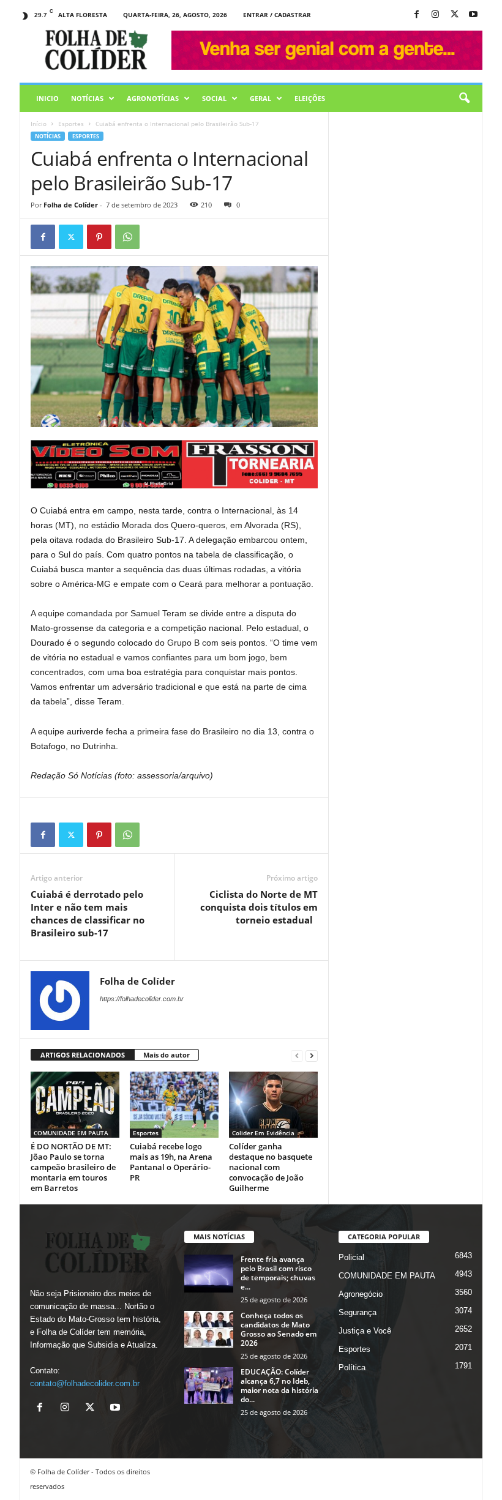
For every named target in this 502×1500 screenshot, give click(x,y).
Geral (260, 98)
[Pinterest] (99, 237)
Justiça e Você (365, 1330)
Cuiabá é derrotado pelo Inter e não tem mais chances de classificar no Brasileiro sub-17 (87, 913)
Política (352, 1367)
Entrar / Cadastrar (277, 14)
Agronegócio (361, 1294)
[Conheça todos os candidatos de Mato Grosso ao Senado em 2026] (208, 1329)
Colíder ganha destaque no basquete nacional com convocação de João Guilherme (270, 1167)
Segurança (357, 1312)
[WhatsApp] (127, 237)
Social (214, 98)
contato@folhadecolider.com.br (85, 1383)
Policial (351, 1257)
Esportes (71, 123)
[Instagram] (435, 15)
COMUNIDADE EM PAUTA (71, 1133)
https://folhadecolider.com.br (142, 998)
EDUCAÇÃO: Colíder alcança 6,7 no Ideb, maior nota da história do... (279, 1386)
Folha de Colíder (70, 204)
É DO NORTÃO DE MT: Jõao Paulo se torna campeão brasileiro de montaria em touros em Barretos (73, 1167)
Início (39, 123)
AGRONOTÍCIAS (153, 98)
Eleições (309, 98)
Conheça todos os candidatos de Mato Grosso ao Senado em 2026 (279, 1329)
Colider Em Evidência (263, 1133)
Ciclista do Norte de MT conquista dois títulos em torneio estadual (259, 907)
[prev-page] (297, 1055)
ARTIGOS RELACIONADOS (82, 1054)
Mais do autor (166, 1054)
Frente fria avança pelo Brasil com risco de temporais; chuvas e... (278, 1273)
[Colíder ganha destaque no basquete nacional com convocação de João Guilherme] (273, 1105)
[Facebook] (416, 15)
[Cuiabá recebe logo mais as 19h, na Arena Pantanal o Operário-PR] (174, 1105)
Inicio (47, 98)
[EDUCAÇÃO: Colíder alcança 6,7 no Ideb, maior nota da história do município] (208, 1385)
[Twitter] (71, 237)
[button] (464, 98)
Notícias (87, 98)
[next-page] (311, 1055)
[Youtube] (473, 15)
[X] (454, 15)
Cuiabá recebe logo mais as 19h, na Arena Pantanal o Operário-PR (171, 1162)
